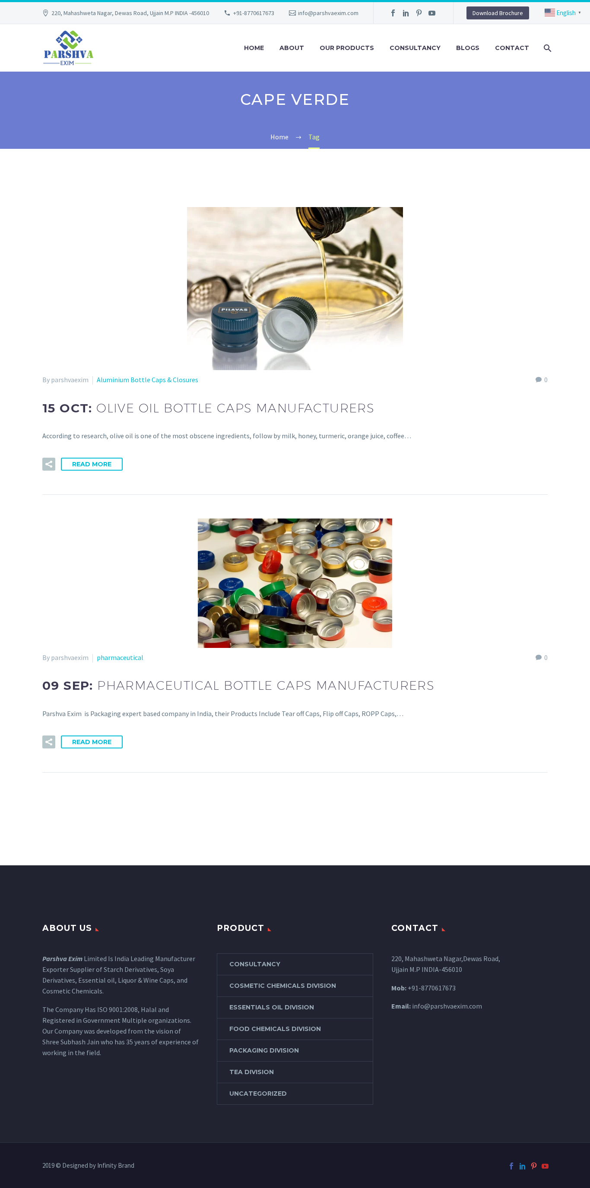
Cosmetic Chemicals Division (282, 986)
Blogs (467, 48)
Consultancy (415, 48)
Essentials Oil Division (271, 1007)
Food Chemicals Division (275, 1029)
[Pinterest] (418, 12)
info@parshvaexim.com (328, 13)
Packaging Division (264, 1050)
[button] (48, 464)
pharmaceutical (120, 657)
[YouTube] (431, 12)
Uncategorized (258, 1093)
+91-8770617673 (253, 13)
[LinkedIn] (406, 12)
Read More (91, 464)
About (291, 48)
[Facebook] (393, 12)
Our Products (347, 48)
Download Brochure (498, 13)
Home (254, 48)
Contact (512, 48)
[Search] (546, 48)
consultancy (254, 964)
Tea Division (251, 1072)
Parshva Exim (62, 958)
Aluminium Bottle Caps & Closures (147, 379)
